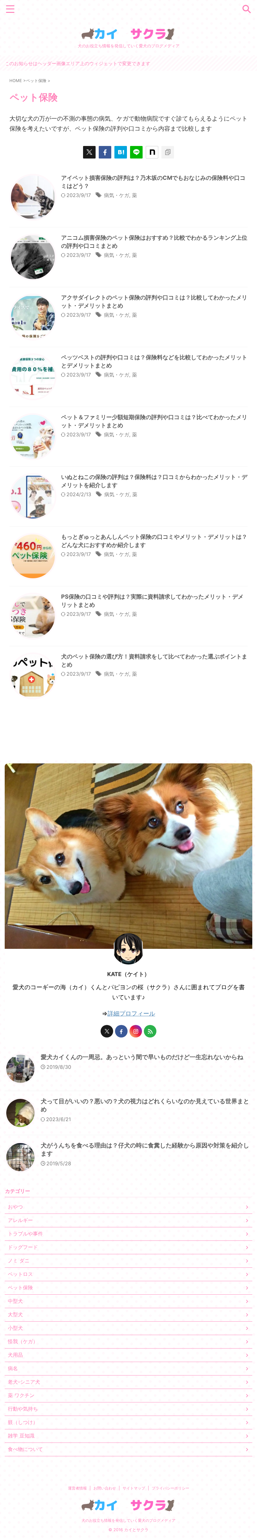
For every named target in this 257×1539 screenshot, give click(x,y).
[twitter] (89, 152)
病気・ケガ (116, 195)
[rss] (150, 1031)
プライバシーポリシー (170, 1488)
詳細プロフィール (131, 1013)
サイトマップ (134, 1488)
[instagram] (135, 1031)
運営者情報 (77, 1488)
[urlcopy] (167, 152)
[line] (136, 152)
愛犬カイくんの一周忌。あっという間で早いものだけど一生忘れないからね (142, 1057)
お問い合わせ (104, 1488)
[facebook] (105, 152)
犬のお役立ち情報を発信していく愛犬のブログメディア (128, 1520)
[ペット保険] (120, 152)
